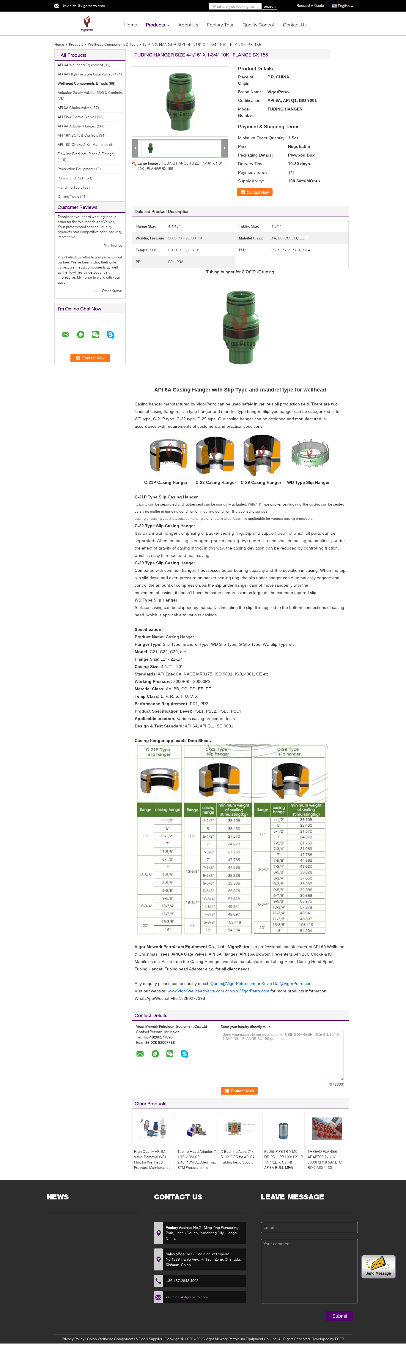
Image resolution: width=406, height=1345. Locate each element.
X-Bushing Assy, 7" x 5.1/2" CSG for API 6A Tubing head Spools (238, 1156)
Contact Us (295, 24)
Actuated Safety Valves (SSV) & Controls (90, 92)
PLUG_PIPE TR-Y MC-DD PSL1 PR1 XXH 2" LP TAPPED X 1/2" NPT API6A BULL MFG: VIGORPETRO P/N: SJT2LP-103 (283, 1164)
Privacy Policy (73, 1339)
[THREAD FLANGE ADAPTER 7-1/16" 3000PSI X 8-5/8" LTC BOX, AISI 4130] (327, 1129)
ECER (339, 1339)
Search (269, 6)
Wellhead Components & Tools (113, 44)
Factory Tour (220, 24)
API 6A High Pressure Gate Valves (85, 74)
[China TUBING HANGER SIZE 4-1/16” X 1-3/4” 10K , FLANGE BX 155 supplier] (180, 101)
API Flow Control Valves (77, 117)
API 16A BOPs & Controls (78, 135)
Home (130, 24)
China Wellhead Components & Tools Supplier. (125, 1339)
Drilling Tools (68, 196)
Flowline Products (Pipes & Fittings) (86, 153)
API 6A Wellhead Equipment (80, 65)
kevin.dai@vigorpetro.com (84, 6)
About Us (188, 24)
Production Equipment (75, 169)
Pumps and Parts (71, 178)
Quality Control (258, 24)
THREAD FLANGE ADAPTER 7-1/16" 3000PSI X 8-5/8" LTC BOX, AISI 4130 (325, 1159)
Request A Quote (310, 5)
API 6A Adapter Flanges (77, 126)
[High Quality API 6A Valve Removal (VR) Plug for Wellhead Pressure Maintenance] (153, 1129)
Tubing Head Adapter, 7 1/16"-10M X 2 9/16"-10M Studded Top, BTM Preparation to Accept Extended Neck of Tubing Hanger (196, 1164)
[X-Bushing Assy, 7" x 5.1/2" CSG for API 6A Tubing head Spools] (240, 1129)
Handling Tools (70, 187)
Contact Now (258, 192)
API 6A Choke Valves (75, 107)
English (344, 6)
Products (155, 24)
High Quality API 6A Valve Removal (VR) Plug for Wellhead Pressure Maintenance (152, 1159)
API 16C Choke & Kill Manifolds (83, 144)
